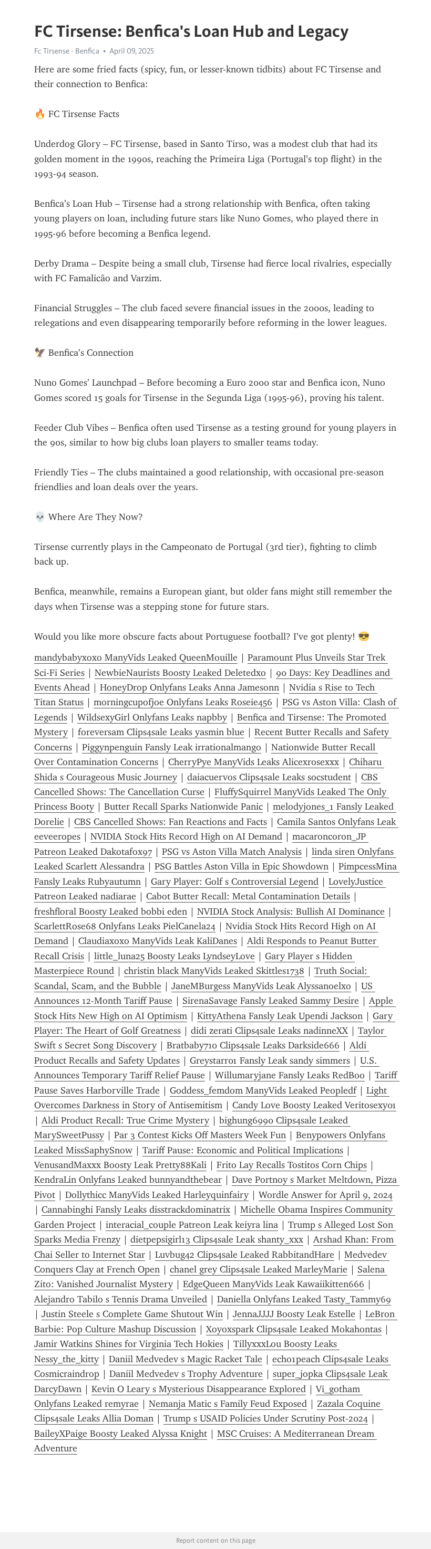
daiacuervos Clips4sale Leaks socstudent (269, 777)
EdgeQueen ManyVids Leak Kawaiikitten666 (273, 1284)
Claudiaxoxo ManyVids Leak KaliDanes (157, 941)
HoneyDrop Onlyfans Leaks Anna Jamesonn (189, 687)
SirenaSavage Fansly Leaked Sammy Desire (270, 1000)
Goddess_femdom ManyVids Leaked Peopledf (263, 1090)
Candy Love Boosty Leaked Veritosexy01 (314, 1105)
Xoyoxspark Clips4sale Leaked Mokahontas (294, 1329)
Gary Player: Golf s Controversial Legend (235, 881)
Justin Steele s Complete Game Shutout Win (132, 1314)
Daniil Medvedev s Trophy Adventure (186, 1374)
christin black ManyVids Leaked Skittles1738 (214, 971)
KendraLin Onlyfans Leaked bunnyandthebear (128, 1179)
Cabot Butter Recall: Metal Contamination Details (248, 896)
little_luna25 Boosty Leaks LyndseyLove (174, 956)
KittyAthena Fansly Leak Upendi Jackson (280, 1016)
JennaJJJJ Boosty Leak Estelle (294, 1314)
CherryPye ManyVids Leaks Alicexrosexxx (253, 762)
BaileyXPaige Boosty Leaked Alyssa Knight (120, 1433)
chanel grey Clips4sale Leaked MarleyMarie (258, 1269)
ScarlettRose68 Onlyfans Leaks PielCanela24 (125, 926)
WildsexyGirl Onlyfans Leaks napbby (152, 717)
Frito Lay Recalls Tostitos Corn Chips (292, 1165)
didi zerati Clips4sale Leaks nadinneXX (269, 1030)
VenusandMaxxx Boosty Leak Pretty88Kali (120, 1165)
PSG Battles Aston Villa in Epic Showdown (242, 866)
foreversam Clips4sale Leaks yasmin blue (161, 732)
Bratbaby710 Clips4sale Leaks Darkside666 (253, 1045)
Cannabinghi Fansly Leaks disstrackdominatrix (136, 1209)
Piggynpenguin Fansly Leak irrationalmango (171, 747)
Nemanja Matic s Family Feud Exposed (228, 1403)
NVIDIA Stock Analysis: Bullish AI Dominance (291, 911)
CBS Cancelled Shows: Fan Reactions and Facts (170, 821)
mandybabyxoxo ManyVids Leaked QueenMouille (136, 657)
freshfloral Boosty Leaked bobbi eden (110, 911)
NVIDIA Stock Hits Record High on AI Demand (186, 836)
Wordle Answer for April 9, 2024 (326, 1195)
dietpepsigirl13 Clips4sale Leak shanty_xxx (216, 1239)
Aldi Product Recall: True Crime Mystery (125, 1120)
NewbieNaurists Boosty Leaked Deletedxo (180, 672)
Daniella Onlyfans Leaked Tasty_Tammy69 (304, 1299)
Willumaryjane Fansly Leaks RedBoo (290, 1075)
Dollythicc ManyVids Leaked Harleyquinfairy (157, 1195)
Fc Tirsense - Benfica (66, 51)
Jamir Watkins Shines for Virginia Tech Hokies (128, 1344)
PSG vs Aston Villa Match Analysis (232, 851)
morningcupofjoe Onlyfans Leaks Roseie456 (183, 702)
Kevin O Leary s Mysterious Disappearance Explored (198, 1389)
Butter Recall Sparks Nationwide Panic (183, 806)
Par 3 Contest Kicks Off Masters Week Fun (200, 1135)
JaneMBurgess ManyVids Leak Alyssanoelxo (261, 986)
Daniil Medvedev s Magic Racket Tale (185, 1359)
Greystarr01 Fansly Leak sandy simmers (270, 1060)
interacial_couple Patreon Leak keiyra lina (192, 1224)
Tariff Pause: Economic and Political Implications (242, 1150)
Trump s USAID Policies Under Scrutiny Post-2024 (265, 1418)
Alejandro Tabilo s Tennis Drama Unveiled (120, 1299)
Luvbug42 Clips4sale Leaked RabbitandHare (244, 1254)
